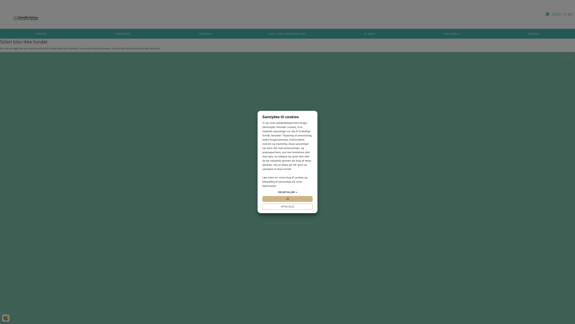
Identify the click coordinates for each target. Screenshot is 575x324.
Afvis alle (287, 206)
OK (287, 198)
